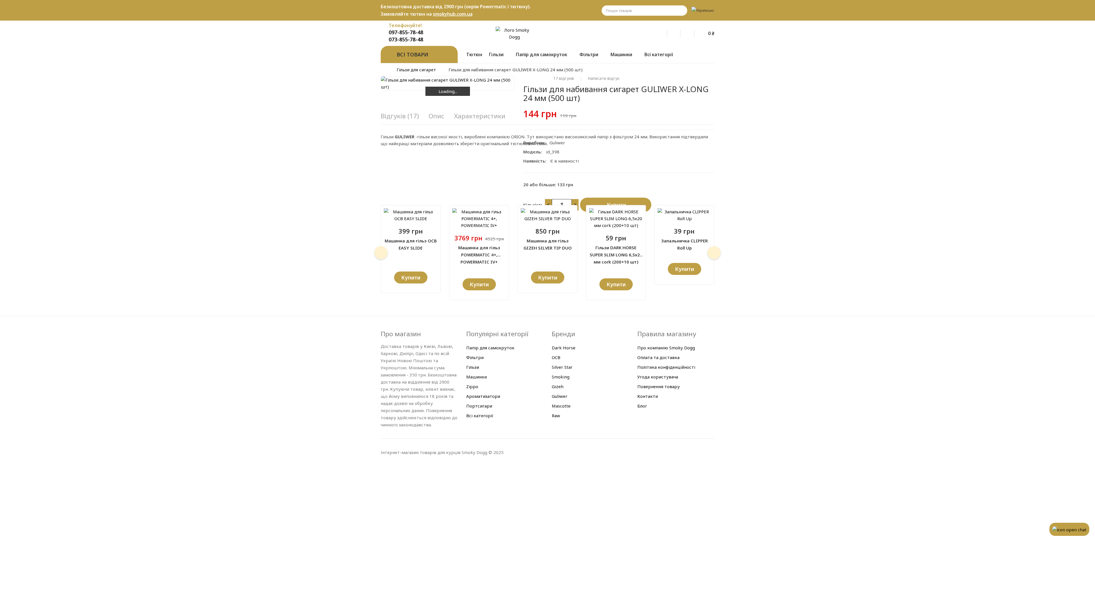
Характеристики (479, 116)
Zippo (472, 386)
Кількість (533, 205)
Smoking (560, 377)
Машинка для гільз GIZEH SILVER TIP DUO (548, 244)
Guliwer (557, 142)
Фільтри (475, 357)
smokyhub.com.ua (453, 14)
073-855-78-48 (406, 39)
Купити (616, 204)
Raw (556, 415)
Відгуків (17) (400, 116)
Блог (642, 406)
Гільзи (472, 367)
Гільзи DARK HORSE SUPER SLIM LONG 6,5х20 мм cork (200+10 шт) (616, 251)
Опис (436, 116)
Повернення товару (658, 386)
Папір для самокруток (490, 347)
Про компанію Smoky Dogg (666, 347)
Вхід (664, 32)
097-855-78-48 (406, 32)
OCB (556, 357)
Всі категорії (479, 415)
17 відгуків (563, 78)
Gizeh (557, 386)
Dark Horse (563, 347)
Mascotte (561, 406)
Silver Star (562, 367)
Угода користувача (657, 377)
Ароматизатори (483, 396)
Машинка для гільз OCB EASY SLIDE (411, 244)
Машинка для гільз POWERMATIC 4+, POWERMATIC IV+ (479, 251)
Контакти (647, 396)
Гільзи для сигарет (416, 69)
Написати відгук (603, 78)
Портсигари (479, 406)
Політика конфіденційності (666, 367)
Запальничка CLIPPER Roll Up (684, 244)
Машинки (476, 377)
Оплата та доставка (658, 357)
